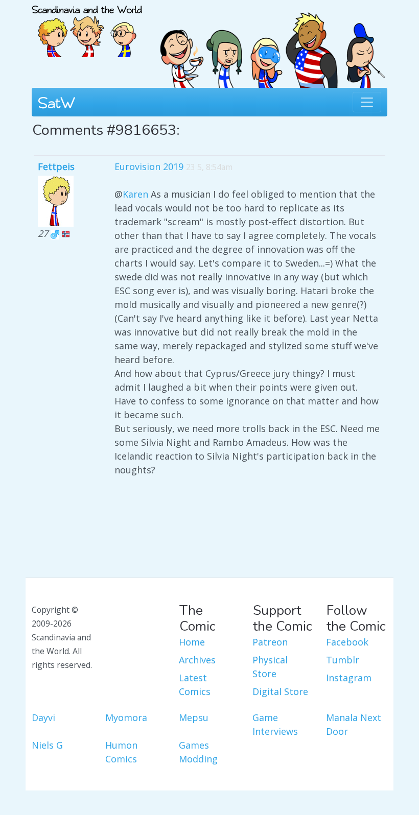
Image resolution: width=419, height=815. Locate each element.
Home (192, 642)
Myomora (126, 717)
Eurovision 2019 (148, 166)
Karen (135, 194)
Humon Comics (121, 752)
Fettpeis (56, 166)
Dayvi (43, 717)
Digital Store (280, 691)
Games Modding (198, 752)
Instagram (348, 678)
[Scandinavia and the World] (87, 27)
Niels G (47, 745)
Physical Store (270, 667)
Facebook (347, 642)
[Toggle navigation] (367, 102)
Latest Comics (195, 685)
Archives (197, 660)
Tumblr (342, 660)
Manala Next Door (353, 724)
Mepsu (193, 717)
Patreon (270, 642)
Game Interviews (275, 724)
